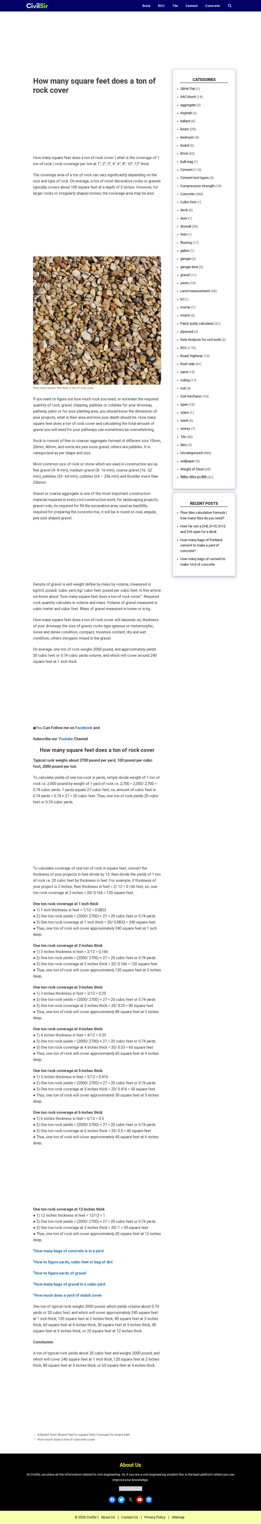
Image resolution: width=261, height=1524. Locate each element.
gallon (184, 251)
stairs (184, 412)
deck (184, 210)
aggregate (188, 105)
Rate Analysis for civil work (200, 340)
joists (184, 283)
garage (185, 259)
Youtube (65, 739)
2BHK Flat (187, 89)
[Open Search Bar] (230, 5)
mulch (185, 315)
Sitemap (178, 1517)
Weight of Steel (192, 469)
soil (183, 388)
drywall (185, 226)
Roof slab (187, 364)
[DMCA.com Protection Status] (130, 1490)
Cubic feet (188, 202)
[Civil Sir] (38, 5)
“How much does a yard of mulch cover (67, 1295)
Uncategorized (191, 453)
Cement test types (194, 178)
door (183, 218)
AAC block (188, 97)
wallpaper (187, 461)
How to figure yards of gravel (60, 1273)
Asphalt (186, 113)
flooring (186, 243)
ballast (185, 121)
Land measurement (195, 291)
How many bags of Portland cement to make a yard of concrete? (201, 545)
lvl (182, 299)
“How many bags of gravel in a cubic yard (69, 1284)
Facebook (83, 727)
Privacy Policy (154, 1517)
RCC (161, 6)
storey (185, 429)
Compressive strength (197, 186)
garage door (189, 267)
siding (185, 380)
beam (184, 129)
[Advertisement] (114, 38)
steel (184, 421)
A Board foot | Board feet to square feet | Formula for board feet (83, 1435)
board (184, 145)
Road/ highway (191, 356)
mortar (185, 307)
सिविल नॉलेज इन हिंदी (193, 477)
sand (184, 372)
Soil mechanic (191, 396)
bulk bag (186, 162)
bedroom (187, 137)
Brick (146, 6)
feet (183, 234)
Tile (175, 6)
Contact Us (129, 1517)
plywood (186, 332)
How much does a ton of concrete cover (66, 1439)
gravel (185, 275)
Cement (192, 6)
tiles (183, 445)
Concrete (212, 6)
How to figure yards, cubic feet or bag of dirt (74, 1262)
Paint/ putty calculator (197, 323)
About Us (108, 1517)
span (184, 404)
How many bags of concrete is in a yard (69, 1251)
